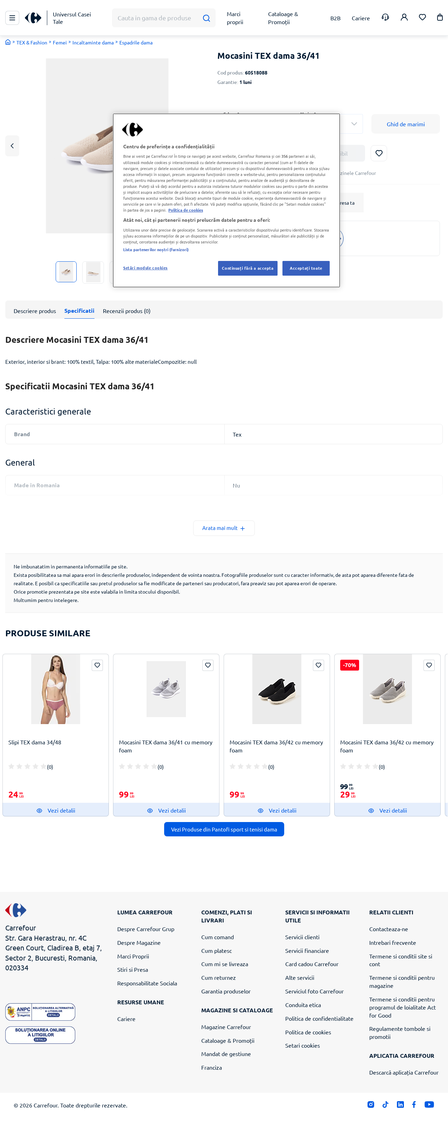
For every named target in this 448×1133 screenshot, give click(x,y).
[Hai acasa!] (8, 42)
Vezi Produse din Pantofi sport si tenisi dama (224, 829)
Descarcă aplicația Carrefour (404, 1072)
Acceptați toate (306, 268)
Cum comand (217, 936)
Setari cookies (302, 1045)
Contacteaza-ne (388, 928)
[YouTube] (429, 1106)
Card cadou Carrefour (311, 963)
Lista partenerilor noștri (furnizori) (156, 249)
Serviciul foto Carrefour (314, 990)
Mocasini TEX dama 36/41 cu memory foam (165, 745)
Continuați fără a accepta (247, 268)
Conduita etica (303, 1004)
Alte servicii (299, 977)
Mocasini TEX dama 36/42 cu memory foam (276, 745)
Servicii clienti (302, 936)
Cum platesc (216, 950)
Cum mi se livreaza (224, 963)
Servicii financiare (307, 950)
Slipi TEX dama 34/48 (34, 741)
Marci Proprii (133, 956)
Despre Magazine (139, 942)
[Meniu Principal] (12, 18)
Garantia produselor (226, 990)
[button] (440, 18)
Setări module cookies (145, 267)
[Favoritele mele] (422, 18)
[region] (226, 200)
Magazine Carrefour (226, 1026)
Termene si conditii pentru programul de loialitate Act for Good (402, 1007)
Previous (12, 146)
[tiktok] (385, 1106)
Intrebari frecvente (392, 942)
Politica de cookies (308, 1031)
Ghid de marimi (406, 123)
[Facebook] (414, 1106)
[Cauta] (206, 18)
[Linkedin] (400, 1106)
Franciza (211, 1067)
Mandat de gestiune (226, 1053)
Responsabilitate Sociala (147, 982)
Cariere (126, 1018)
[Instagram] (371, 1106)
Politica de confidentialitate (319, 1018)
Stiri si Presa (132, 969)
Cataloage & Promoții (227, 1040)
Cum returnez (218, 977)
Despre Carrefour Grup (145, 928)
